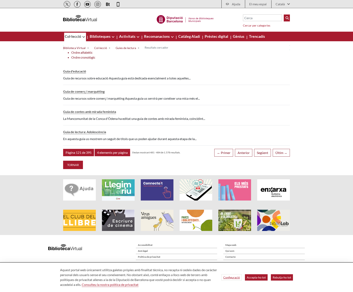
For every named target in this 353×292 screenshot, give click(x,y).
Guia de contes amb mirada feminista (89, 112)
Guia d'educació (74, 71)
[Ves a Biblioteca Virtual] (185, 18)
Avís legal (143, 250)
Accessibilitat (145, 244)
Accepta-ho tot (256, 277)
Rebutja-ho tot (282, 277)
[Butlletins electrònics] (108, 3)
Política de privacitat (149, 256)
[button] (78, 152)
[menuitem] (73, 36)
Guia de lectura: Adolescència (84, 132)
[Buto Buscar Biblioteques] (287, 17)
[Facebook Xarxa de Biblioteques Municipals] (77, 3)
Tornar (73, 165)
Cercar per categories (256, 25)
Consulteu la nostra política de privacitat (110, 284)
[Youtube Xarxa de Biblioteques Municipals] (88, 3)
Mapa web (230, 244)
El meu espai (258, 4)
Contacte (230, 256)
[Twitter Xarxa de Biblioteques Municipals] (67, 3)
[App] (118, 3)
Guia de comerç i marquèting (84, 91)
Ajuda (236, 4)
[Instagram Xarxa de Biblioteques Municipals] (98, 3)
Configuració (231, 277)
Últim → (281, 153)
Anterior (244, 153)
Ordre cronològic (83, 57)
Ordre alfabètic (82, 52)
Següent (262, 153)
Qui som (229, 250)
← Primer (223, 153)
